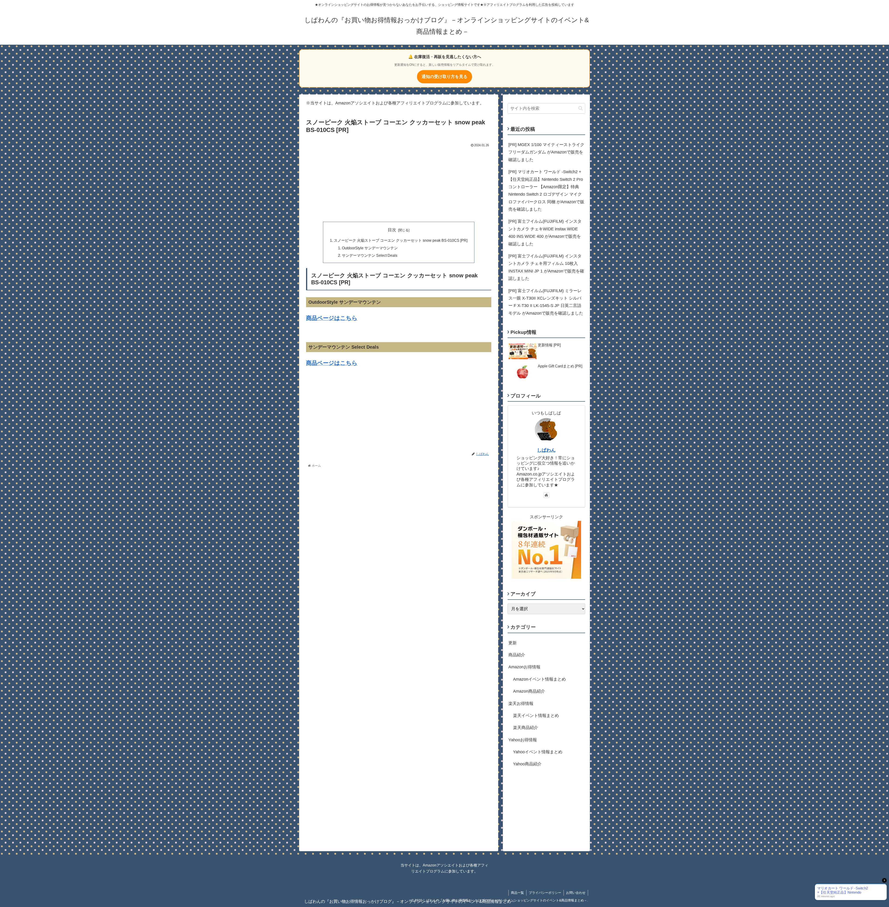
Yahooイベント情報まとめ (537, 752)
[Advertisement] (398, 183)
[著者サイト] (546, 495)
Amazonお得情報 (524, 667)
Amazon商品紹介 (529, 691)
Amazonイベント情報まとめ (539, 679)
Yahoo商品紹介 (527, 764)
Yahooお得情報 (522, 740)
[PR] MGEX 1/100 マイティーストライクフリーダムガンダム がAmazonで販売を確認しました (546, 152)
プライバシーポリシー (545, 892)
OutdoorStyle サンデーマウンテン (370, 248)
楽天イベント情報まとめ (536, 715)
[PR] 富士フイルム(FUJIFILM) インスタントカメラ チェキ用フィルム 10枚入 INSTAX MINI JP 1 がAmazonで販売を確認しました (546, 267)
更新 (512, 643)
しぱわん (546, 450)
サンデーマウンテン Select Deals (369, 255)
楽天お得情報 (520, 703)
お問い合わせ (575, 892)
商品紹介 (516, 655)
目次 (392, 230)
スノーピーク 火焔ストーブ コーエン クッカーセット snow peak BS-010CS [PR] (400, 240)
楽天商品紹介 (525, 727)
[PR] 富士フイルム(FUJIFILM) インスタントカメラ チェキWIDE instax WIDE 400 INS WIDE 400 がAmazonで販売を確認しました (545, 232)
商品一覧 (517, 892)
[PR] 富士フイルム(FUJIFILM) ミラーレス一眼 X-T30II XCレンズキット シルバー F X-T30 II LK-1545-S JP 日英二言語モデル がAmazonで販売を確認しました (545, 302)
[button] (580, 108)
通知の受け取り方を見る (444, 76)
